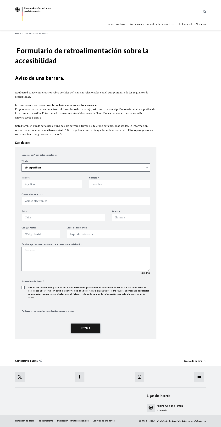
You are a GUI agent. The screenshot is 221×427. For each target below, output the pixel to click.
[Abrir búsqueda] (203, 10)
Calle (24, 211)
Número (115, 211)
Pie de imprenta (45, 420)
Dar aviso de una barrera (104, 420)
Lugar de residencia (76, 227)
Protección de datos (24, 420)
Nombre (27, 177)
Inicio (18, 33)
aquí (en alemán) (53, 130)
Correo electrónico (32, 194)
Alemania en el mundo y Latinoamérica (152, 24)
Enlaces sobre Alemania (192, 24)
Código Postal (29, 227)
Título (25, 161)
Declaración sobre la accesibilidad (73, 420)
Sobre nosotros (116, 24)
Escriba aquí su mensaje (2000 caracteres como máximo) (52, 244)
